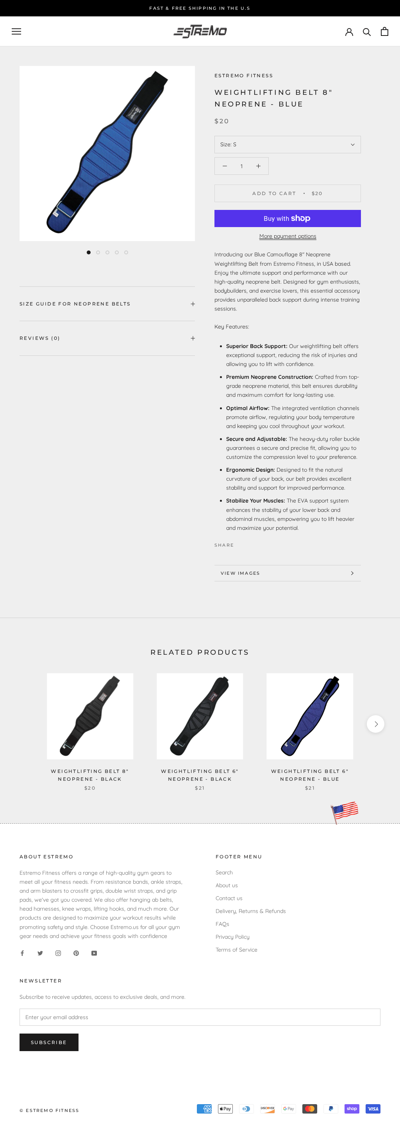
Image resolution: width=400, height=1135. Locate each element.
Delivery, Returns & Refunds (251, 911)
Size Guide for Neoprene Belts (75, 304)
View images (240, 573)
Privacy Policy (233, 936)
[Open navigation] (16, 31)
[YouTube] (94, 952)
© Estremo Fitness (49, 1110)
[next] (375, 724)
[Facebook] (241, 543)
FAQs (222, 923)
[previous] (24, 724)
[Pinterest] (261, 543)
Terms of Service (236, 949)
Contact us (229, 898)
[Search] (367, 31)
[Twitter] (251, 543)
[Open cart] (384, 31)
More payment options (287, 236)
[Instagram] (58, 952)
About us (227, 885)
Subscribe (49, 1042)
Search (224, 872)
